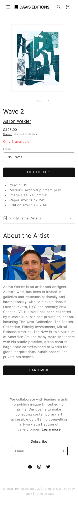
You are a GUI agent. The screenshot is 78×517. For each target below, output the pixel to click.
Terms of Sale (44, 493)
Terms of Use (52, 488)
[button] (8, 7)
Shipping (7, 134)
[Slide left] (30, 100)
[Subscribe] (62, 451)
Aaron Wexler (17, 121)
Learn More (39, 370)
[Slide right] (48, 100)
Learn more (51, 429)
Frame (7, 149)
